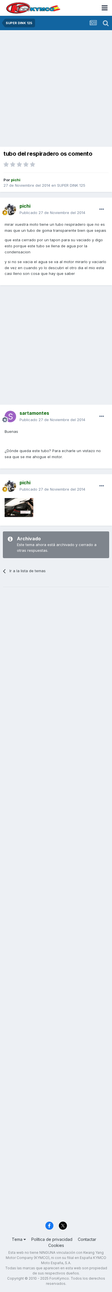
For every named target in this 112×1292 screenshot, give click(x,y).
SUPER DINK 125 (71, 185)
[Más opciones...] (101, 209)
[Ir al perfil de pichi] (10, 209)
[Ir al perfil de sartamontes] (10, 416)
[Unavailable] (19, 507)
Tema (18, 1239)
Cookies (56, 1245)
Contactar (87, 1239)
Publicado (52, 212)
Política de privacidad (51, 1239)
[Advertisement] (56, 89)
